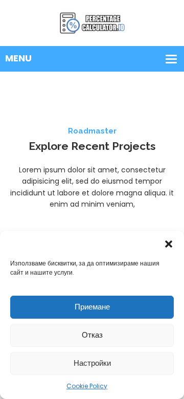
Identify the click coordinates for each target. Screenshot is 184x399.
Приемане (92, 306)
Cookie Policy (86, 386)
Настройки (92, 363)
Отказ (92, 334)
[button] (169, 243)
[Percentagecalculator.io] (92, 22)
